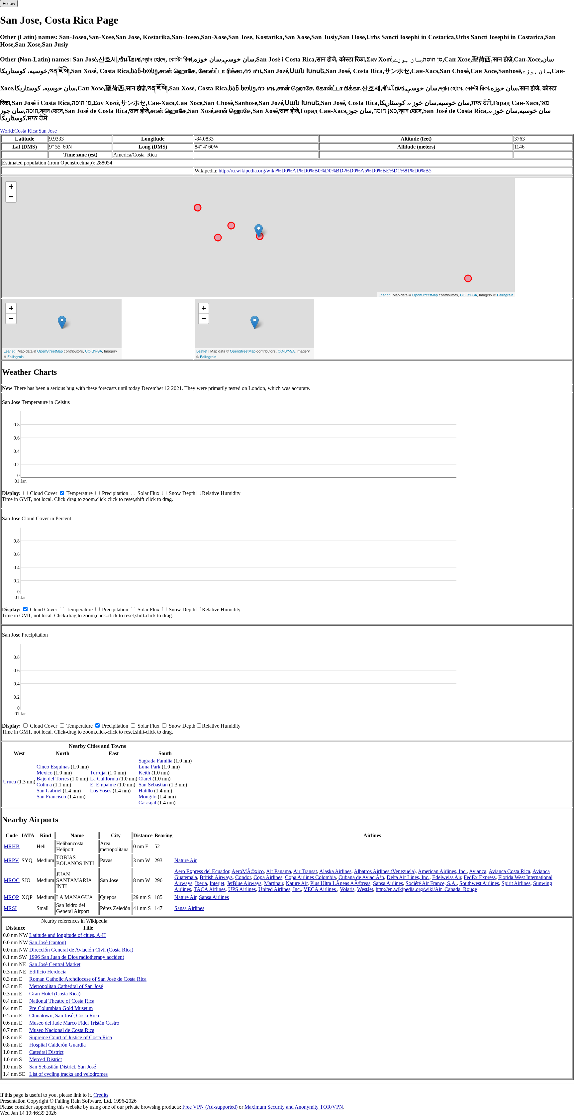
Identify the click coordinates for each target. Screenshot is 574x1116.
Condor (243, 877)
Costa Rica (25, 131)
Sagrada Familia (155, 760)
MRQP (11, 897)
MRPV (11, 860)
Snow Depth (182, 493)
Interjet (217, 883)
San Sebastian (153, 784)
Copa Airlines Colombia (310, 877)
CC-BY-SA (468, 294)
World (6, 131)
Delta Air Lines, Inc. (408, 877)
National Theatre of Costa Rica (61, 1001)
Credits (100, 1095)
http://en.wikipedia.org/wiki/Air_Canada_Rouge (426, 889)
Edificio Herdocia (47, 971)
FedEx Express (480, 877)
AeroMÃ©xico (248, 871)
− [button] (11, 197)
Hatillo (146, 790)
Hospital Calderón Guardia (57, 1045)
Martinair (273, 883)
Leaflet (384, 294)
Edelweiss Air (446, 877)
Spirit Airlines (516, 883)
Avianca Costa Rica (509, 871)
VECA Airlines (320, 889)
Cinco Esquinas (53, 766)
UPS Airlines (242, 889)
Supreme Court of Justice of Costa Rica (70, 1037)
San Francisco (51, 796)
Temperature (79, 493)
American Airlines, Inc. (442, 871)
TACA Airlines (210, 889)
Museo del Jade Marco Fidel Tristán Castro (74, 1023)
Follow (9, 3)
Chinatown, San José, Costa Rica (64, 1015)
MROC (12, 880)
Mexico (44, 772)
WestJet (365, 889)
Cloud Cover (43, 493)
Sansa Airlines (388, 883)
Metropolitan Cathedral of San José (66, 986)
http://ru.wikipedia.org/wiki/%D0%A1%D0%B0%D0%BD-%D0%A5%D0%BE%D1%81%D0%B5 (325, 170)
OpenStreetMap (425, 294)
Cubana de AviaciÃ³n (361, 877)
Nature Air (185, 860)
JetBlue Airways (244, 883)
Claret (145, 778)
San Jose (48, 131)
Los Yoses (100, 790)
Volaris (347, 889)
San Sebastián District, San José (62, 1066)
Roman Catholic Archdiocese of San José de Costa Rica (87, 979)
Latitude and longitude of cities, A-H (67, 935)
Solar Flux (148, 493)
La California (104, 778)
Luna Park (149, 766)
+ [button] (11, 186)
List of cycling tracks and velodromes (68, 1074)
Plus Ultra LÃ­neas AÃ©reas (340, 883)
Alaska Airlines (335, 871)
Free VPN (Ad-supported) (210, 1107)
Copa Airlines (267, 877)
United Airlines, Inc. (279, 889)
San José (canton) (47, 942)
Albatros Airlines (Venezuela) (385, 871)
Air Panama (278, 871)
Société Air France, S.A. (431, 883)
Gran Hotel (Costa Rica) (54, 993)
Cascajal (147, 802)
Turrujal (98, 772)
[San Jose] (258, 231)
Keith (144, 772)
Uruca (9, 781)
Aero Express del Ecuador (201, 871)
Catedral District (46, 1052)
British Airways (216, 877)
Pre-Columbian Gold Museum (61, 1008)
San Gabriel (49, 790)
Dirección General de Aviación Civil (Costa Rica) (81, 950)
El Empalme (103, 784)
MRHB (12, 846)
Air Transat (305, 871)
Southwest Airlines (479, 883)
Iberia (201, 883)
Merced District (45, 1059)
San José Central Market (54, 964)
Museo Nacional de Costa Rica (61, 1030)
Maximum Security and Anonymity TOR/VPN (293, 1107)
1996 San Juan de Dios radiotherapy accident (76, 957)
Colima (44, 784)
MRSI (10, 908)
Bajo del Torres (53, 778)
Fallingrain (505, 294)
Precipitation (115, 493)
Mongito (147, 796)
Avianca (477, 871)
